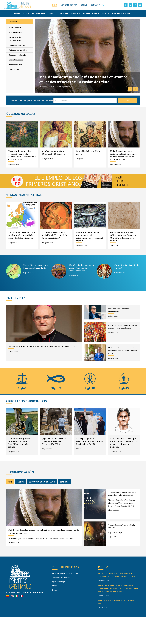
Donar (54, 590)
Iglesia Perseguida (121, 13)
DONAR (84, 5)
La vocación (14, 69)
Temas (17, 13)
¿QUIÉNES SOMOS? (69, 5)
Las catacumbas (16, 59)
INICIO (54, 5)
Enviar (127, 100)
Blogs (54, 585)
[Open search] (103, 5)
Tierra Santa (62, 13)
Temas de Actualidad (61, 577)
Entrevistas (28, 13)
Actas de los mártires (18, 50)
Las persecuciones (17, 45)
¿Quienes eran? (15, 27)
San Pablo (75, 13)
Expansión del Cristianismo (15, 38)
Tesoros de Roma (16, 64)
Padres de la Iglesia (17, 55)
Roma (51, 13)
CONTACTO (95, 5)
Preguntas (41, 13)
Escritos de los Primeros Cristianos (67, 573)
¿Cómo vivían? (15, 32)
